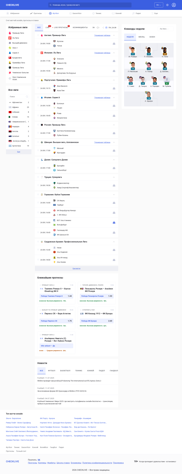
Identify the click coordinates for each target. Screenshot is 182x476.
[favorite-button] (38, 35)
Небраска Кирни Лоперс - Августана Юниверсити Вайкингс (22, 427)
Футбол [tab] (51, 371)
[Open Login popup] (174, 5)
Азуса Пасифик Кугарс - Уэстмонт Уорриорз (22, 436)
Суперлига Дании (59, 160)
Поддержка (118, 463)
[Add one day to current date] (103, 27)
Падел (61, 447)
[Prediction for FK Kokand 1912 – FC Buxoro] (97, 318)
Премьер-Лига (59, 35)
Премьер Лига (58, 125)
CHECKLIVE (12, 4)
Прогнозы (10, 451)
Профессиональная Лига (75, 242)
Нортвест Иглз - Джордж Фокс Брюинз (55, 423)
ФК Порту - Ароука (47, 418)
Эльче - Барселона (13, 418)
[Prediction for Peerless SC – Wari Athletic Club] (56, 318)
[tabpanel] (76, 151)
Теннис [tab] (78, 371)
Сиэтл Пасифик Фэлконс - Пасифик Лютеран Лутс (56, 427)
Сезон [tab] (152, 37)
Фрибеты (51, 463)
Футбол (9, 447)
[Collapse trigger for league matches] (114, 35)
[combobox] (158, 4)
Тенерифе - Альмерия (82, 418)
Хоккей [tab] (90, 371)
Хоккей (35, 447)
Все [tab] (39, 27)
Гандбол (53, 447)
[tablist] (65, 27)
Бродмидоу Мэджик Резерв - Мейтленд (90, 436)
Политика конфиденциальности (97, 463)
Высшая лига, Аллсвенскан (66, 142)
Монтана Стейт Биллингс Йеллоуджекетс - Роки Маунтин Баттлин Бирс (22, 431)
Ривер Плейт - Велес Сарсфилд (18, 423)
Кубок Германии (62, 194)
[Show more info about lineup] (114, 44)
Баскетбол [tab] (65, 371)
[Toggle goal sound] (98, 27)
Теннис (17, 447)
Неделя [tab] (130, 37)
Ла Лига (57, 53)
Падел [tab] (102, 371)
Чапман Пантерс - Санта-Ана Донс (20, 440)
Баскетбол (26, 447)
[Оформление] (167, 5)
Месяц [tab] (141, 37)
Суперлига (57, 177)
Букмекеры (76, 463)
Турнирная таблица (102, 35)
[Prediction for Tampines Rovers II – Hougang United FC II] (56, 293)
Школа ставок (63, 463)
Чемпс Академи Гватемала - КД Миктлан (56, 431)
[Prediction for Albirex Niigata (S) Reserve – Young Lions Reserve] (56, 343)
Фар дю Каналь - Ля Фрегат (85, 427)
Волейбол (44, 447)
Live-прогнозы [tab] (61, 26)
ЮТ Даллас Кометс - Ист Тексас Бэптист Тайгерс (90, 423)
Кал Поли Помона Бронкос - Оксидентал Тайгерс (56, 436)
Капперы (42, 463)
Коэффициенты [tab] (80, 27)
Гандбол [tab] (114, 371)
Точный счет (21, 451)
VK (39, 460)
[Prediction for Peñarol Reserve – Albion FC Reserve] (97, 293)
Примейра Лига (63, 80)
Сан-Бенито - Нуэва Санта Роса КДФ (89, 431)
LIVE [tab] (48, 26)
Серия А (56, 97)
